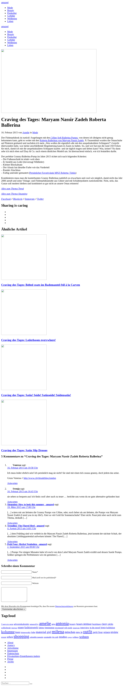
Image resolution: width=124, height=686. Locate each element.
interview (84, 627)
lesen (17, 632)
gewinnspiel (59, 628)
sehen (10, 636)
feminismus (49, 627)
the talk (55, 637)
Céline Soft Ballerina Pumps (64, 137)
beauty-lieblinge (84, 624)
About (10, 642)
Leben (10, 21)
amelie (45, 623)
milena (58, 631)
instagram (76, 628)
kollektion (110, 628)
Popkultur (12, 13)
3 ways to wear (7, 624)
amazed (4, 2)
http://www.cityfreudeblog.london (40, 478)
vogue (69, 637)
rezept (3, 637)
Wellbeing (12, 18)
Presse (10, 659)
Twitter (40, 199)
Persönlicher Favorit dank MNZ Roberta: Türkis (52, 173)
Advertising (12, 648)
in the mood (95, 628)
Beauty (10, 10)
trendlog (63, 637)
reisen (106, 632)
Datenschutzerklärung (64, 606)
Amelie (25, 132)
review (114, 632)
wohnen (84, 636)
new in (79, 632)
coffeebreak (6, 628)
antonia (62, 623)
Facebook (6, 199)
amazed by (34, 624)
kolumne (8, 632)
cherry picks (107, 624)
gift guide (68, 628)
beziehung (96, 624)
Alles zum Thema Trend (12, 188)
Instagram (30, 199)
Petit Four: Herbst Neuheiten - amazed (27, 544)
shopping (21, 636)
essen (21, 627)
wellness (75, 637)
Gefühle (11, 16)
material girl (43, 632)
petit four (98, 632)
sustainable (48, 637)
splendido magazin (36, 637)
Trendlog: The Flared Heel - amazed (25, 525)
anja (53, 624)
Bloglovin (17, 199)
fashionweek (31, 627)
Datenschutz (13, 653)
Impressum (12, 650)
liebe (33, 632)
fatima (41, 628)
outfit (87, 631)
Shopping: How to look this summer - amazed (30, 504)
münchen (70, 632)
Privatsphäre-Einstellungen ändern (23, 656)
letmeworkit (26, 632)
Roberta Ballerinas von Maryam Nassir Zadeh (62, 140)
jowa (103, 627)
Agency (11, 645)
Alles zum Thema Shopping (14, 194)
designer (14, 628)
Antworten (12, 483)
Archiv (10, 661)
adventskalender (21, 624)
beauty (72, 624)
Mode (10, 7)
